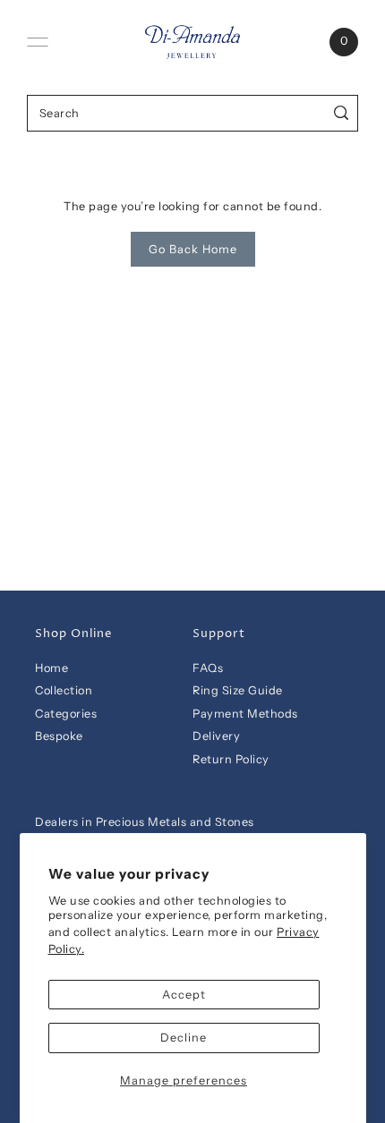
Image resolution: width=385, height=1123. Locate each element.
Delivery (216, 736)
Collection (63, 690)
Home (51, 668)
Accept (184, 994)
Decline (183, 1037)
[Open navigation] (37, 42)
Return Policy (231, 759)
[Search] (341, 113)
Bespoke (59, 736)
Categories (66, 713)
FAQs (207, 668)
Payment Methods (245, 713)
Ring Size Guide (237, 690)
